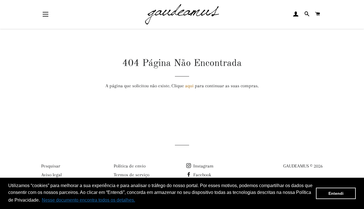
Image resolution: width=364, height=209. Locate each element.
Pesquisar (50, 166)
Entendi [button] (336, 193)
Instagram (203, 166)
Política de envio (130, 166)
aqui (189, 85)
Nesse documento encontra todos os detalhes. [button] (88, 200)
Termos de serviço (131, 174)
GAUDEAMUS (296, 166)
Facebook (201, 174)
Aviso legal (51, 174)
